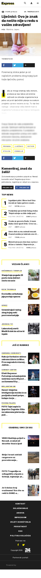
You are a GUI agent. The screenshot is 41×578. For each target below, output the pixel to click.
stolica (6, 151)
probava (7, 146)
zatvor (30, 146)
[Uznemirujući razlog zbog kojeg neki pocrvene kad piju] (33, 309)
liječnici (19, 146)
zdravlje (18, 151)
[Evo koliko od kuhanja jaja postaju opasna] (33, 293)
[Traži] (25, 3)
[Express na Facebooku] (18, 545)
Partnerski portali (20, 558)
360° (10, 206)
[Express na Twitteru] (23, 545)
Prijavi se (7, 187)
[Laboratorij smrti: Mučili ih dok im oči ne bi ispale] (33, 328)
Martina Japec (12, 29)
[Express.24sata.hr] (7, 1)
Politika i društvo (16, 216)
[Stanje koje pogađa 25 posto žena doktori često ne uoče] (33, 275)
